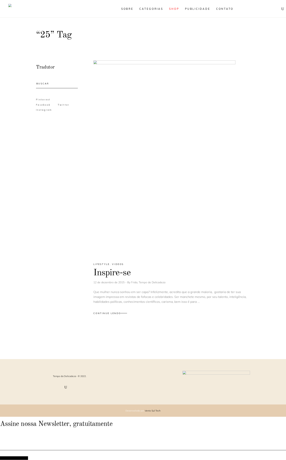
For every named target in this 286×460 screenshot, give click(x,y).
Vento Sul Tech (153, 410)
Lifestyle (101, 264)
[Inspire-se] (164, 158)
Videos (118, 264)
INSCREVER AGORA (14, 458)
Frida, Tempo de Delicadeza (148, 282)
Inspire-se (112, 272)
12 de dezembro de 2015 (109, 282)
